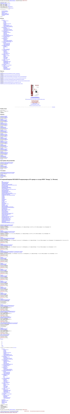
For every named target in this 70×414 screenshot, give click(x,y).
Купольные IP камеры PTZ (7, 23)
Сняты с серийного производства (8, 26)
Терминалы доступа (6, 36)
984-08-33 (10, 6)
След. (2, 346)
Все (2, 181)
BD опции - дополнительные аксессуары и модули (9, 193)
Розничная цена (2, 110)
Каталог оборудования (5, 11)
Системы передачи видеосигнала (6, 41)
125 (2, 345)
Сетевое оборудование (5, 38)
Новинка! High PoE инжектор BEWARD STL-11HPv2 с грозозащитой (10, 73)
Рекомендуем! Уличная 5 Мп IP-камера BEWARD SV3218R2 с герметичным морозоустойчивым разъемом (15, 80)
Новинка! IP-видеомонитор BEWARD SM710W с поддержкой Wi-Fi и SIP (10, 82)
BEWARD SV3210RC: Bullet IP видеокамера (6, 225)
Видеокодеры (5, 28)
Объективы (3, 388)
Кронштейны (5, 67)
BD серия (5, 351)
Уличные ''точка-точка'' (5, 214)
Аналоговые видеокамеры (5, 49)
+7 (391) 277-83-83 (2, 407)
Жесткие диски (4, 64)
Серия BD (3, 197)
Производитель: (2, 117)
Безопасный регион (6, 34)
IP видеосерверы (4, 27)
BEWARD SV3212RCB (3, 142)
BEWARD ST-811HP (3, 264)
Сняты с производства (7, 44)
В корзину (1, 122)
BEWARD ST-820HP (3, 258)
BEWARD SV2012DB (3, 138)
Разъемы (5, 56)
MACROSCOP (6, 375)
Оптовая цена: (2, 228)
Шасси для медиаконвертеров (6, 209)
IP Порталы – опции (5, 205)
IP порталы (3, 204)
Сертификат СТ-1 (6, 20)
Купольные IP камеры (5, 183)
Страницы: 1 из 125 (3, 347)
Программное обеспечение (5, 45)
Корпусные (5, 51)
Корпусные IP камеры (5, 182)
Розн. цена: (1, 118)
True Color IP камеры (5, 188)
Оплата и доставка (4, 401)
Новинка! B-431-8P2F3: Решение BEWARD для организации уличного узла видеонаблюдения (13, 76)
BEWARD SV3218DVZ (3, 149)
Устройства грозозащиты (7, 68)
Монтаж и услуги (4, 402)
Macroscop (3, 202)
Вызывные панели (6, 31)
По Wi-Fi (5, 42)
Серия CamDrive (4, 199)
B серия (5, 21)
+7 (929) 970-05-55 (2, 404)
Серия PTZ (3, 198)
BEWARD (5, 46)
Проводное (5, 367)
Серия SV (3, 196)
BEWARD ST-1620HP (3, 282)
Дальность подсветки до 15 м (6, 218)
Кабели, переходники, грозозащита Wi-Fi (7, 213)
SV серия (5, 22)
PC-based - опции (4, 201)
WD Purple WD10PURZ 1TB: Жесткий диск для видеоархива (8, 323)
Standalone (3, 200)
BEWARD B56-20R (3, 127)
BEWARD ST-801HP (3, 294)
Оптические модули (4, 208)
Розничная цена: (2, 227)
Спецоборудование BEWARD (8, 29)
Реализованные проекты (5, 14)
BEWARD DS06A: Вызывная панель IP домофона (7, 238)
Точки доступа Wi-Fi (5, 211)
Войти (5, 2)
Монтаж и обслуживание (5, 13)
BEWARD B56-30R (3, 156)
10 (13, 347)
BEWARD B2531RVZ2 (3, 124)
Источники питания (6, 66)
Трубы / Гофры (6, 57)
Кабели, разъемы (4, 210)
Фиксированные (6, 60)
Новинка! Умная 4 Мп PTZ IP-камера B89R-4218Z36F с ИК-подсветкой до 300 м (11, 83)
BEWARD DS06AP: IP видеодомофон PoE (6, 245)
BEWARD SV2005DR (3, 166)
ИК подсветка (5, 396)
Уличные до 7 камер (4, 215)
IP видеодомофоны (4, 359)
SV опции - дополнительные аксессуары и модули (9, 189)
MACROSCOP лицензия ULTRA (4, 300)
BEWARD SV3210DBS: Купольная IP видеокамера (7, 232)
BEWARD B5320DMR (3, 120)
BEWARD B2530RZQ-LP (3, 153)
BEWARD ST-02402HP (3, 276)
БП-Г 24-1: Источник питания (4, 335)
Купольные (5, 50)
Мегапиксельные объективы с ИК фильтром (8, 222)
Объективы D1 (4, 221)
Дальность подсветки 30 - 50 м (6, 219)
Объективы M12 (6, 391)
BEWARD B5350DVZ (3, 131)
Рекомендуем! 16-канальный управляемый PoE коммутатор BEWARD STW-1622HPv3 (12, 79)
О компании (3, 399)
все (15, 347)
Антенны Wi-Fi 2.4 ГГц (5, 212)
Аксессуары (5, 37)
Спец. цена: (2, 326)
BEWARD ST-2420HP (3, 270)
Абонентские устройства (7, 32)
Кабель (5, 383)
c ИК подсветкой (6, 380)
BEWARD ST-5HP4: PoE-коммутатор (5, 317)
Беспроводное (5, 39)
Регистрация (2, 2)
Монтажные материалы (5, 54)
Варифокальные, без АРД (7, 61)
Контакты (3, 15)
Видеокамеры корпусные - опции (6, 217)
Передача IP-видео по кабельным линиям (7, 216)
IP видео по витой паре (7, 43)
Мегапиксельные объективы (6, 220)
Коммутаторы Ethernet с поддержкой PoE (7, 206)
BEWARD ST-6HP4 (3, 288)
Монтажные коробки (6, 55)
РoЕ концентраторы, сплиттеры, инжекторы (8, 207)
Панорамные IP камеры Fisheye (6, 187)
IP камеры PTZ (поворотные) (6, 194)
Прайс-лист (3, 12)
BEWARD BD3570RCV (3, 329)
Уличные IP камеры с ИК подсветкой (7, 184)
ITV (4, 48)
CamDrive (5, 24)
